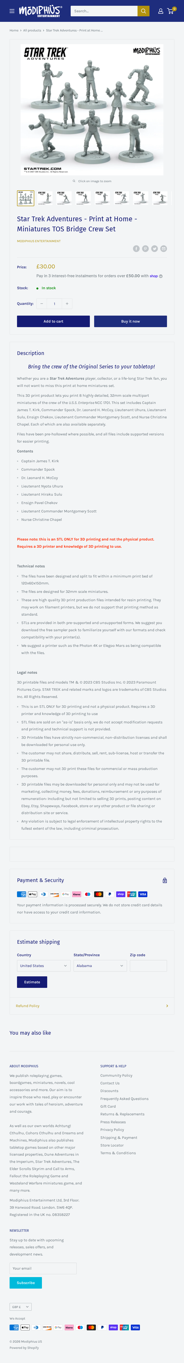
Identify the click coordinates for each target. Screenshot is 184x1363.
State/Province (87, 955)
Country (24, 955)
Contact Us (110, 1083)
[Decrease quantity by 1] (42, 304)
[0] (170, 11)
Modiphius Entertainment (39, 241)
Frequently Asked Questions (124, 1098)
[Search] (144, 11)
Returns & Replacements (122, 1114)
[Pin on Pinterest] (145, 248)
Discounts (109, 1090)
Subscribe (26, 1282)
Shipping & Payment (118, 1137)
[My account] (160, 11)
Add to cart (53, 321)
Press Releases (113, 1122)
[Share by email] (163, 248)
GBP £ (16, 1307)
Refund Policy (27, 1005)
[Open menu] (12, 11)
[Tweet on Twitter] (154, 248)
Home (14, 30)
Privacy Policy (112, 1129)
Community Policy (116, 1075)
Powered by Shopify (24, 1348)
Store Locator (112, 1145)
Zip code (137, 955)
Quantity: (25, 303)
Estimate (32, 982)
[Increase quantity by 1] (67, 304)
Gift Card (108, 1106)
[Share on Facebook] (136, 248)
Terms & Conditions (118, 1153)
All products (32, 30)
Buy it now (130, 321)
